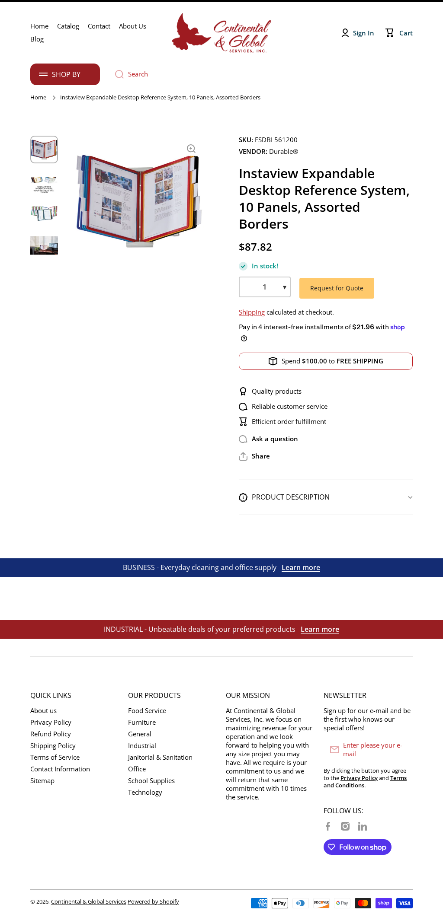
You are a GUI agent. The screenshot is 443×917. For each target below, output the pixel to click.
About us (43, 710)
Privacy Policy (50, 722)
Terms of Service (55, 757)
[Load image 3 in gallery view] (44, 213)
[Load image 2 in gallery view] (44, 181)
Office (137, 769)
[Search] (116, 74)
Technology (145, 792)
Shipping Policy (53, 745)
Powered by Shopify (153, 901)
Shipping (252, 312)
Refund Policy (50, 734)
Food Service (147, 710)
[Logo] (221, 33)
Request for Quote (336, 288)
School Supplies (151, 780)
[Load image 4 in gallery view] (44, 245)
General (139, 734)
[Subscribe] (402, 750)
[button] (254, 456)
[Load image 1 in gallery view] (44, 149)
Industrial (142, 745)
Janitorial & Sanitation (160, 757)
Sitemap (42, 780)
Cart (406, 33)
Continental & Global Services (88, 901)
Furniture (142, 722)
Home (38, 97)
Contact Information (60, 769)
